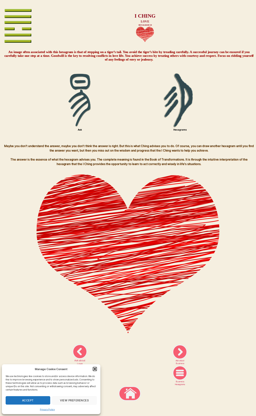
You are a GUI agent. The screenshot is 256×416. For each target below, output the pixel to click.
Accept (28, 400)
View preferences (74, 400)
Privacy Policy (47, 409)
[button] (95, 369)
